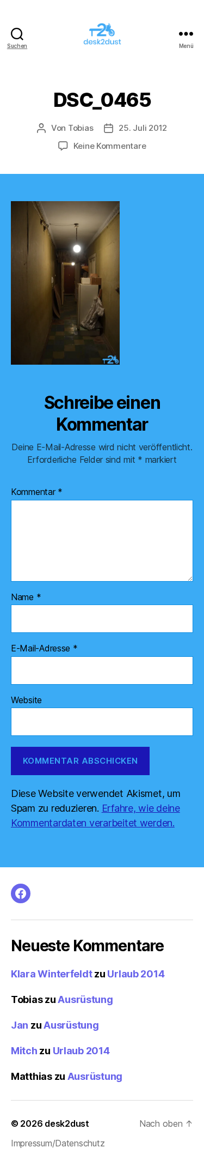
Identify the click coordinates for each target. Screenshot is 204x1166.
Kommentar (37, 492)
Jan (19, 1025)
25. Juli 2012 (143, 128)
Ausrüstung (85, 999)
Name (26, 597)
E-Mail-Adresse (44, 649)
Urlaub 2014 (135, 974)
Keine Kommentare (109, 146)
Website (26, 700)
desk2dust (67, 1123)
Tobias (80, 128)
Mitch (24, 1050)
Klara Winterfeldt (51, 974)
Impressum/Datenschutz (57, 1143)
